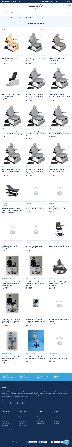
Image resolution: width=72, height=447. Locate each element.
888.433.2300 (40, 423)
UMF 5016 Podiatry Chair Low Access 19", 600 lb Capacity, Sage (12, 133)
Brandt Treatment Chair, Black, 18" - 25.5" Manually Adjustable (35, 358)
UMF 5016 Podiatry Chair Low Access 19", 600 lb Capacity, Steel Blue (34, 96)
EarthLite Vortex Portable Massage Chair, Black (33, 247)
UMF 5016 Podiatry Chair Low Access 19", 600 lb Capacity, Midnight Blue (34, 171)
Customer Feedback (7, 430)
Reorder (21, 423)
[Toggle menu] (4, 6)
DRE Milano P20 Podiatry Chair (58, 358)
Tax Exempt (57, 423)
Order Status (22, 421)
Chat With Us (40, 421)
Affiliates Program (24, 426)
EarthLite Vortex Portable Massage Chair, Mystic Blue (57, 208)
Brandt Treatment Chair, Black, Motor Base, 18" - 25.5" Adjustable (59, 283)
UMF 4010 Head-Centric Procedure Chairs (9, 60)
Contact (68, 1)
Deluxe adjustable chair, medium (59, 246)
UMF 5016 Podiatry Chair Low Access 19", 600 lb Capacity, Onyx (59, 133)
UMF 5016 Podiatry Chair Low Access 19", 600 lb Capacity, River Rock (35, 134)
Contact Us (40, 417)
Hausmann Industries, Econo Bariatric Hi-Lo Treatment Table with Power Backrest (12, 210)
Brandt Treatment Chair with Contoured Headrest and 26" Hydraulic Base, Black (11, 321)
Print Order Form (58, 419)
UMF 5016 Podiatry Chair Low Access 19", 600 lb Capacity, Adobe (58, 171)
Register (21, 419)
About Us (4, 417)
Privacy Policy (5, 423)
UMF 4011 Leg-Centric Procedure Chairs (35, 60)
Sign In (21, 417)
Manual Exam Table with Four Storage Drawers (11, 95)
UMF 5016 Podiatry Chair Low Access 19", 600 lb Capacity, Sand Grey (59, 96)
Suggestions (57, 421)
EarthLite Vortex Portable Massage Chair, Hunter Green (34, 208)
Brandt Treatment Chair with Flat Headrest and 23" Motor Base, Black (34, 283)
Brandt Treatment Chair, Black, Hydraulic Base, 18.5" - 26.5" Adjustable (11, 358)
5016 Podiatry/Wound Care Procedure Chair (57, 60)
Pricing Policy (5, 421)
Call (47, 1)
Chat (59, 1)
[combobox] (35, 13)
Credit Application (58, 417)
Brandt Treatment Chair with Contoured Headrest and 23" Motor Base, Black (11, 283)
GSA (3, 432)
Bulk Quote (39, 419)
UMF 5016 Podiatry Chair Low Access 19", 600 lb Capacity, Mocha (11, 171)
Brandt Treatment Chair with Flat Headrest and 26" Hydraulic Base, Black (35, 321)
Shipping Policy (6, 428)
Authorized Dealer (6, 419)
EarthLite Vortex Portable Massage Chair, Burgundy (10, 247)
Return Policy (5, 426)
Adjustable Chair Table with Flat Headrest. (59, 320)
